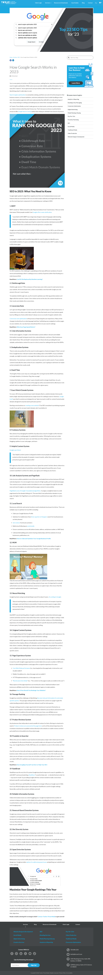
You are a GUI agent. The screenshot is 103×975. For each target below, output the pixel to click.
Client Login (38, 2)
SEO (19, 57)
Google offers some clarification (42, 212)
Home (11, 57)
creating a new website (32, 405)
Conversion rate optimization (18, 318)
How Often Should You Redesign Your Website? (31, 690)
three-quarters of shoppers (39, 517)
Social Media (71, 126)
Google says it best (15, 450)
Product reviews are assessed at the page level (28, 726)
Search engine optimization (18, 95)
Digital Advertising (73, 109)
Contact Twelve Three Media (46, 916)
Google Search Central (24, 111)
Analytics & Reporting (73, 99)
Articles (15, 57)
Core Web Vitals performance (21, 668)
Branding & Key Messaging (75, 102)
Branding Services (45, 935)
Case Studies (74, 2)
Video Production (72, 133)
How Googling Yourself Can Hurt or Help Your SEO (32, 765)
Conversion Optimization (74, 106)
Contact (90, 2)
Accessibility (69, 973)
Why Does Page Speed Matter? (26, 327)
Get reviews (16, 523)
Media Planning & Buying (74, 113)
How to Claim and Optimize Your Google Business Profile (34, 538)
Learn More (77, 83)
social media (30, 526)
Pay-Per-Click (71, 116)
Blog (83, 2)
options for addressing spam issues (36, 862)
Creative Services (18, 942)
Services (47, 2)
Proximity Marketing (73, 119)
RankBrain (32, 775)
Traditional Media (72, 130)
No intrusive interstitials (20, 681)
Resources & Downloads (61, 2)
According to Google (55, 597)
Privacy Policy (62, 973)
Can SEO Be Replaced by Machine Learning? (30, 279)
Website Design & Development (76, 136)
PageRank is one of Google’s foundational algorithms (25, 491)
